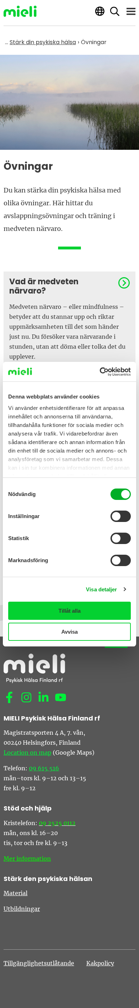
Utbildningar (22, 908)
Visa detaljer (101, 589)
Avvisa (69, 632)
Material (15, 893)
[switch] (120, 516)
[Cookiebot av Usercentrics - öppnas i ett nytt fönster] (100, 371)
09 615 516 (44, 768)
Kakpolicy (100, 963)
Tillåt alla (69, 611)
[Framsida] (20, 11)
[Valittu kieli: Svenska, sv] (99, 11)
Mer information (27, 858)
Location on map (27, 752)
